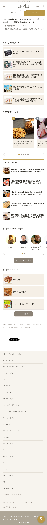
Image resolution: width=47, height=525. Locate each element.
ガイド (5, 469)
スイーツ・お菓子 (9, 418)
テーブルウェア (8, 443)
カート (37, 5)
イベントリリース (9, 476)
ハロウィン (6, 379)
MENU (3, 5)
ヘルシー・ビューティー (11, 373)
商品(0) (34, 12)
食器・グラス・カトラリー (12, 431)
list (20, 339)
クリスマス (6, 386)
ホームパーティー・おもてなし (13, 367)
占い (4, 463)
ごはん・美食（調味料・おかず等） (15, 411)
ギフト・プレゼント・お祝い (12, 354)
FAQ (14, 519)
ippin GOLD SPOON (9, 488)
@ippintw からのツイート (12, 494)
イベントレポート (9, 450)
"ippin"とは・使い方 (9, 507)
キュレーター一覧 (9, 503)
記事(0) (13, 12)
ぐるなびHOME (7, 516)
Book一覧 (27, 503)
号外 (4, 482)
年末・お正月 (7, 392)
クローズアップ (8, 456)
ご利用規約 (34, 516)
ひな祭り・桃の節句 (9, 399)
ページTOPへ (23, 334)
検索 (43, 5)
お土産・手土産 (8, 360)
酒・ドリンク (7, 424)
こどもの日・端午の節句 (11, 405)
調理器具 (6, 437)
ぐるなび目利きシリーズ (21, 516)
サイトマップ (7, 519)
